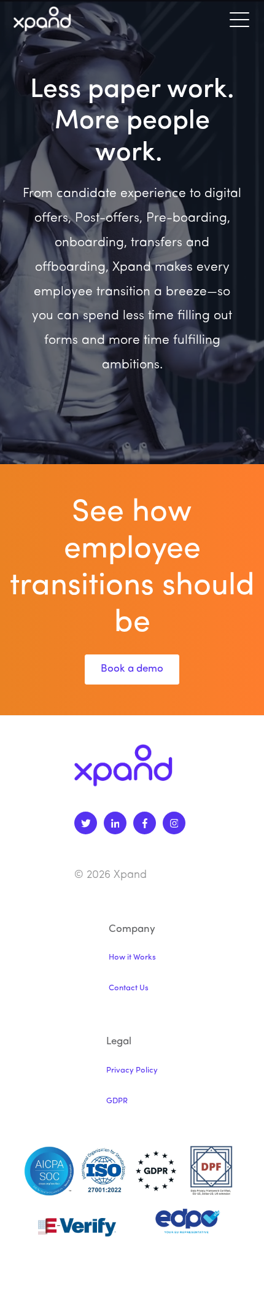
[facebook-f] (144, 823)
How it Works (132, 957)
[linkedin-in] (115, 823)
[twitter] (85, 823)
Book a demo (132, 669)
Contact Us (129, 988)
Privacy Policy (132, 1070)
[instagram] (174, 823)
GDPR (117, 1101)
